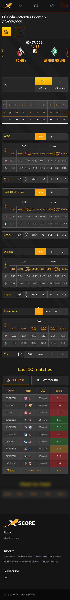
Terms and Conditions (48, 556)
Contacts (9, 556)
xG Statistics (11, 538)
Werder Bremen (54, 61)
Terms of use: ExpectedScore (21, 561)
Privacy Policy (50, 561)
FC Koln (21, 61)
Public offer (25, 556)
